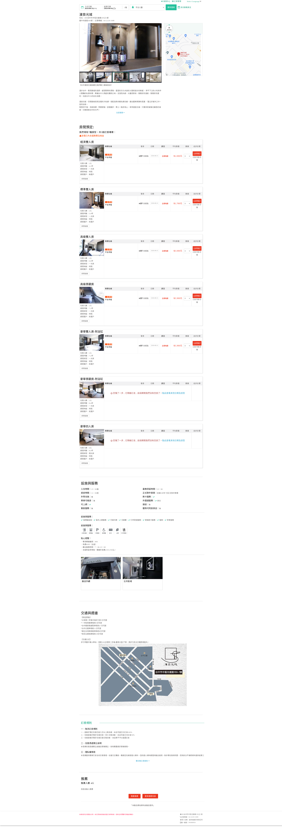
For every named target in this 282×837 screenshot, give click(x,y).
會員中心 (166, 1)
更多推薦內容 (150, 796)
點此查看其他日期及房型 (173, 393)
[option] (101, 568)
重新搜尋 (171, 7)
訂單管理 (177, 1)
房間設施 (85, 179)
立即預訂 (197, 154)
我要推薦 (134, 796)
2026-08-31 (154, 155)
